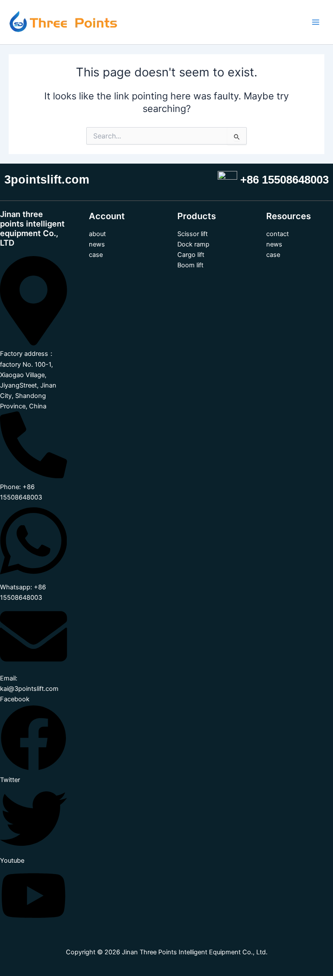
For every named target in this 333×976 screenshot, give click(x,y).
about (97, 234)
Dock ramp (193, 244)
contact (277, 234)
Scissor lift (192, 234)
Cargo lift (190, 255)
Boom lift (190, 265)
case (96, 255)
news (97, 244)
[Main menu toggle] (315, 22)
